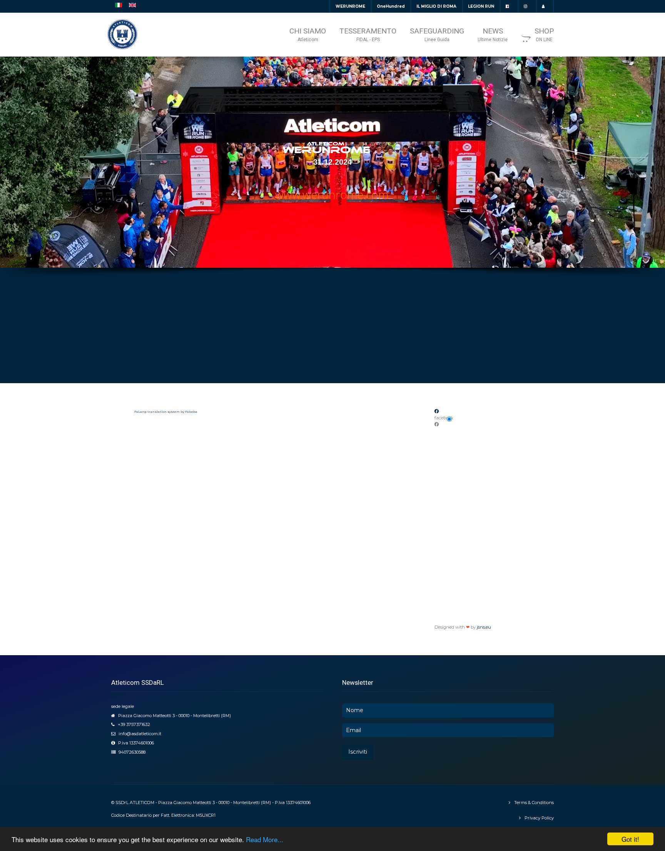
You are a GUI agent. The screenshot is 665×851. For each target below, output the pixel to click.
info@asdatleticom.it (140, 733)
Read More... (264, 839)
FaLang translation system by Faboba (165, 412)
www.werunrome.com (331, 194)
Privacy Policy (539, 818)
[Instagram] (527, 6)
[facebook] (509, 6)
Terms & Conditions (534, 802)
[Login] (544, 6)
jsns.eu (484, 627)
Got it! (630, 839)
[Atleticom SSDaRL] (122, 34)
